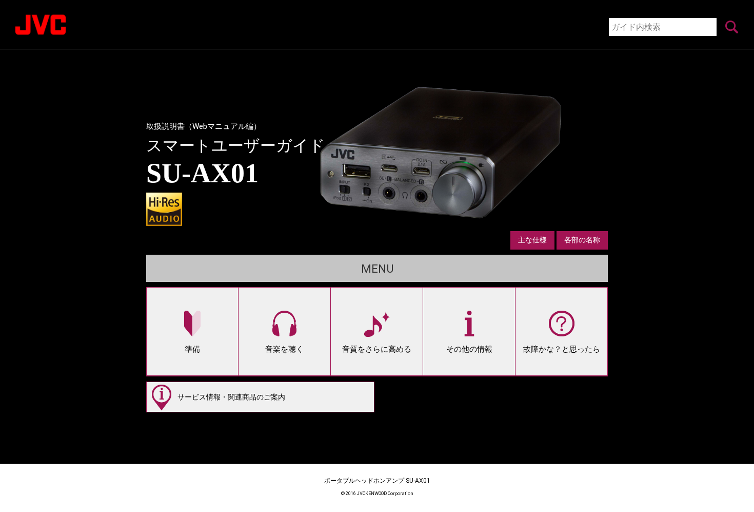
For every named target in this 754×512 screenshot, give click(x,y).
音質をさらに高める (376, 349)
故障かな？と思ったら (561, 349)
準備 (192, 349)
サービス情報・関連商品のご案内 (231, 397)
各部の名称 (582, 240)
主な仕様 (532, 240)
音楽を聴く (284, 349)
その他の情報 (469, 349)
